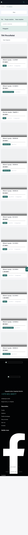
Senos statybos (19, 19)
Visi (2, 19)
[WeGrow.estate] (5, 2)
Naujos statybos (9, 19)
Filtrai (14, 12)
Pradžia (2, 6)
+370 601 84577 (8, 394)
